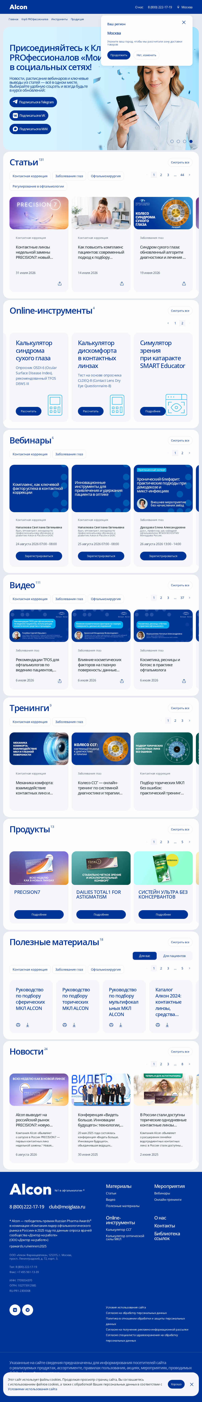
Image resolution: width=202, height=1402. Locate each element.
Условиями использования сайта (32, 1389)
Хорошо (176, 1384)
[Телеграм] (27, 1309)
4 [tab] (191, 141)
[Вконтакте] (15, 1309)
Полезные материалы (122, 1206)
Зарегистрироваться (39, 556)
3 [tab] (184, 141)
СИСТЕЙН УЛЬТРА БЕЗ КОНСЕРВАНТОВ (162, 894)
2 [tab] (178, 141)
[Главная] (18, 7)
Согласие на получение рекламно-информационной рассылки (147, 1329)
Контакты (164, 1225)
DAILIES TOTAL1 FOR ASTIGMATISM (98, 894)
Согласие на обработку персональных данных (136, 1313)
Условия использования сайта (126, 1307)
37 (182, 598)
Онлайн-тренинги (167, 1199)
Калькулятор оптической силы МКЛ (125, 1237)
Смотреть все (180, 162)
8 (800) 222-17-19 (160, 7)
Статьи (111, 1193)
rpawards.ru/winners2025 (28, 1246)
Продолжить (118, 55)
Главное (13, 19)
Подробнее (38, 77)
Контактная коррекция (30, 176)
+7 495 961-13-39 (28, 1272)
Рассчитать (28, 411)
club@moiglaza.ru (67, 1206)
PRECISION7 (27, 892)
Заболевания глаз (69, 176)
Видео (110, 1199)
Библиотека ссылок (167, 1236)
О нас (160, 1217)
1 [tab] (172, 141)
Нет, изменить (146, 55)
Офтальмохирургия (106, 176)
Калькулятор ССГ (119, 1229)
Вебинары (162, 1193)
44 (182, 175)
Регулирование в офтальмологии (38, 186)
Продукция (77, 19)
